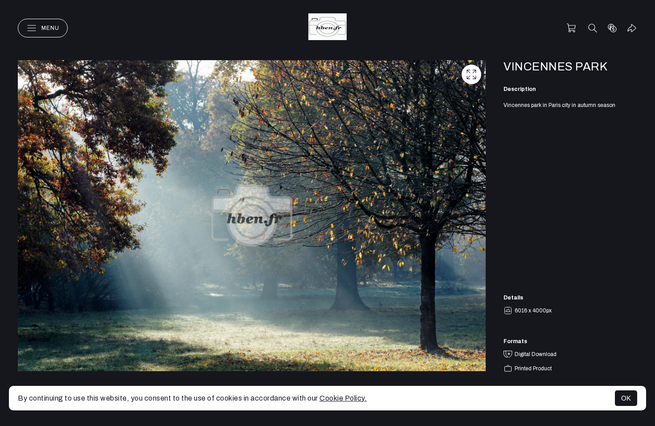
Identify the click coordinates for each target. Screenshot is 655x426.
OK (626, 398)
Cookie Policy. (343, 398)
